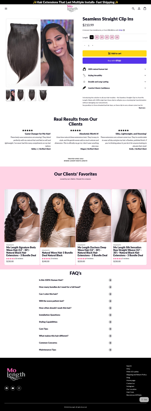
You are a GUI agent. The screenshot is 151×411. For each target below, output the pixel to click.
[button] (10, 258)
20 (102, 37)
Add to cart (116, 53)
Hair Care (130, 392)
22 (107, 37)
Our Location (131, 389)
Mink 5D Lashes (132, 372)
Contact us (130, 383)
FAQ (128, 369)
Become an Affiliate (133, 395)
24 (112, 37)
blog (128, 377)
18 (97, 37)
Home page (130, 380)
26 (117, 37)
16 (92, 37)
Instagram (130, 386)
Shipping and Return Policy (136, 374)
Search (129, 366)
